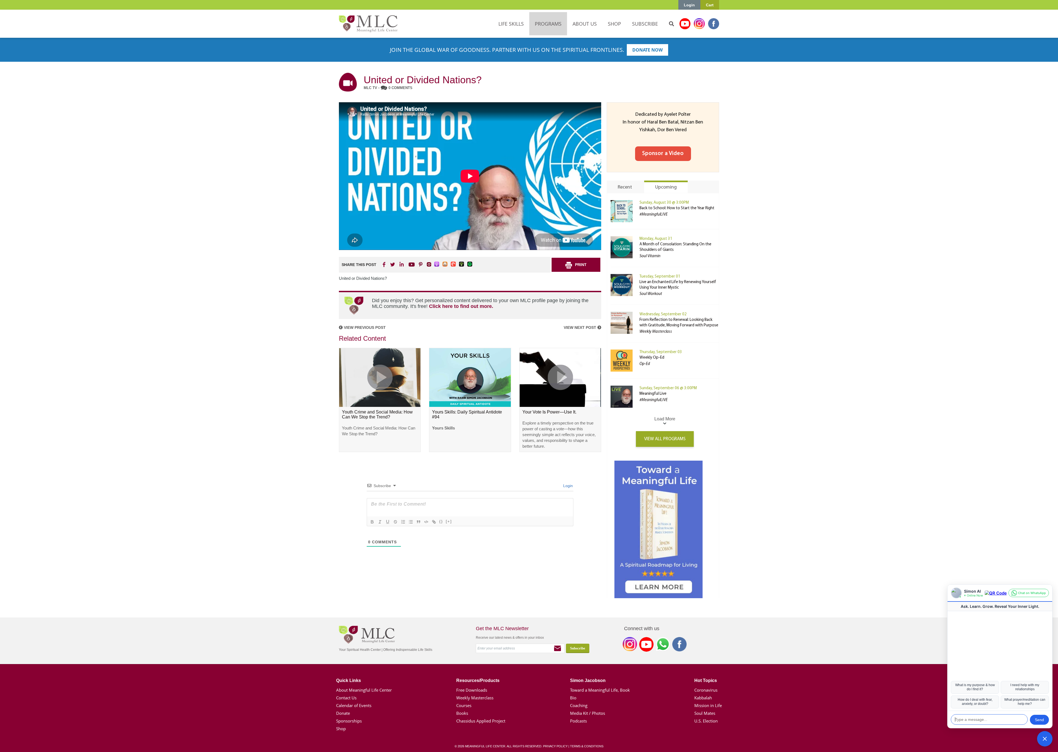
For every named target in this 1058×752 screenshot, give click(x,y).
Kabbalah (703, 697)
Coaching (578, 705)
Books (462, 713)
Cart (710, 5)
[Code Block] (426, 522)
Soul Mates (704, 713)
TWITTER (393, 264)
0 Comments (400, 88)
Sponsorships (349, 721)
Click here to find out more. (461, 306)
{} (441, 521)
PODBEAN (462, 264)
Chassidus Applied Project (480, 721)
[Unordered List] (411, 522)
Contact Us (346, 697)
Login (689, 5)
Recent (625, 187)
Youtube (684, 23)
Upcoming (666, 187)
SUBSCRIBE (645, 23)
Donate (343, 713)
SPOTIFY (470, 264)
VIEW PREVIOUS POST (364, 327)
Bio (573, 697)
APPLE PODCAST (437, 264)
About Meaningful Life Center (364, 690)
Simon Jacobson (588, 680)
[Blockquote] (418, 522)
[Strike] (395, 522)
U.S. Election (706, 721)
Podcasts (578, 721)
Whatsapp (663, 645)
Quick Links (348, 680)
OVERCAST (445, 264)
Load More (664, 419)
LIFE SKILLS (511, 23)
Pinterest (420, 264)
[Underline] (388, 522)
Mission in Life (708, 705)
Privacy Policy (555, 746)
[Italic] (380, 522)
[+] (449, 521)
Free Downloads (471, 690)
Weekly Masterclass (474, 697)
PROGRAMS (548, 23)
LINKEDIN (401, 264)
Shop (341, 728)
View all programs (664, 439)
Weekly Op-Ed (651, 358)
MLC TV (370, 88)
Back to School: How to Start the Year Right (676, 208)
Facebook (713, 23)
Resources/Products (478, 680)
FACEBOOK (384, 264)
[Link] (434, 522)
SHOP (614, 23)
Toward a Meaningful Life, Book (600, 690)
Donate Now (647, 50)
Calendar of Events (353, 705)
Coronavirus (705, 690)
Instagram (699, 23)
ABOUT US (585, 23)
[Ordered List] (403, 522)
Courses (463, 705)
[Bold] (372, 522)
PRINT (581, 264)
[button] (1044, 738)
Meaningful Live (652, 394)
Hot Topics (705, 680)
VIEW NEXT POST (580, 327)
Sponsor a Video (663, 153)
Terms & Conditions (586, 746)
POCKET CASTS (453, 264)
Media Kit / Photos (587, 713)
